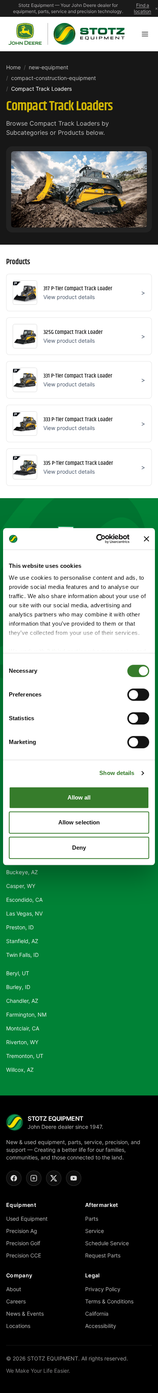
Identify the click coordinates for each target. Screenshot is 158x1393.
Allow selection (79, 822)
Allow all (79, 797)
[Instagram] (33, 1178)
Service (94, 1231)
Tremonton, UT (24, 1056)
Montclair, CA (22, 1028)
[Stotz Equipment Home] (66, 34)
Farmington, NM (26, 1014)
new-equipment (48, 67)
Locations (18, 1326)
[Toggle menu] (145, 34)
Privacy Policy (102, 1289)
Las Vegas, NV (24, 913)
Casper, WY (20, 886)
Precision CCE (23, 1255)
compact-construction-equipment (53, 78)
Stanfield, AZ (22, 941)
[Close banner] (146, 538)
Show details (116, 773)
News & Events (25, 1313)
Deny (79, 847)
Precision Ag (21, 1231)
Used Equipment (27, 1218)
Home (13, 67)
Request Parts (102, 1255)
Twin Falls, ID (22, 955)
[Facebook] (13, 1178)
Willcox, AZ (20, 1069)
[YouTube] (73, 1178)
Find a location (142, 8)
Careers (16, 1301)
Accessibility (100, 1326)
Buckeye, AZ (22, 872)
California (97, 1313)
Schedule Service (107, 1243)
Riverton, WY (22, 1042)
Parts (91, 1218)
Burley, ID (18, 987)
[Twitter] (53, 1178)
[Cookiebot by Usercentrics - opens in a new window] (98, 539)
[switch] (138, 694)
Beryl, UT (17, 973)
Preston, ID (20, 927)
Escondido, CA (24, 899)
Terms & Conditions (109, 1301)
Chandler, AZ (22, 1000)
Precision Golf (23, 1243)
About (13, 1289)
